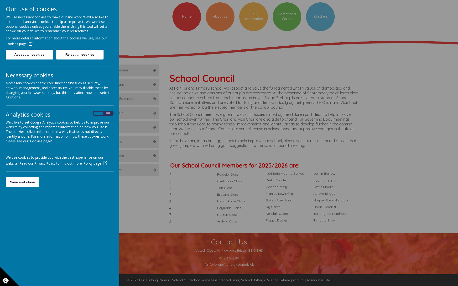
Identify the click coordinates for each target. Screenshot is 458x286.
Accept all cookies (29, 54)
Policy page (92, 163)
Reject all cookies (79, 54)
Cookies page (16, 44)
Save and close (22, 182)
